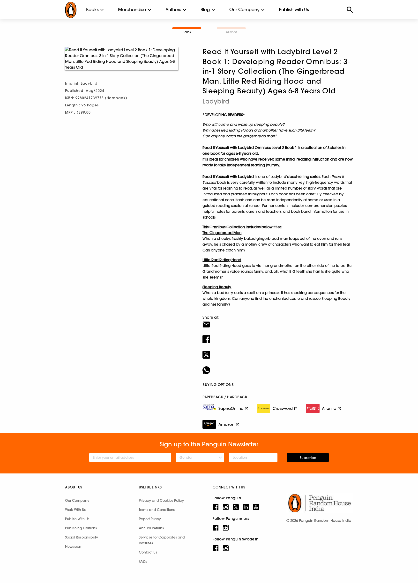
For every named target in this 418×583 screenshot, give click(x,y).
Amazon (226, 424)
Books (92, 9)
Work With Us (75, 510)
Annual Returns (151, 528)
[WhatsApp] (277, 367)
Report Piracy (150, 519)
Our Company (244, 9)
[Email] (277, 321)
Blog (205, 9)
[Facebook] (277, 336)
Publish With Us (77, 519)
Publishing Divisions (81, 528)
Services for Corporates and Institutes (162, 540)
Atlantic (329, 408)
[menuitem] (92, 9)
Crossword (283, 408)
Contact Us (148, 552)
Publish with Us (294, 9)
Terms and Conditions (157, 510)
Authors (173, 9)
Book (186, 32)
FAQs (143, 561)
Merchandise (132, 9)
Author (231, 32)
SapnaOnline (230, 408)
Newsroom (73, 546)
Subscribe (308, 458)
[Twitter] (277, 352)
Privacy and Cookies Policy (161, 500)
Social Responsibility (81, 537)
